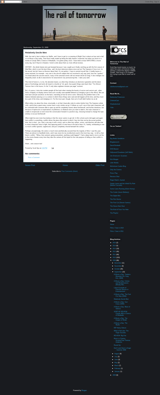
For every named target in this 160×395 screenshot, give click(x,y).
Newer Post (30, 165)
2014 (114, 245)
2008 (114, 375)
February (117, 368)
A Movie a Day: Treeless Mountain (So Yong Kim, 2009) (122, 276)
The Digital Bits (115, 196)
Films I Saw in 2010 (117, 228)
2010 (114, 257)
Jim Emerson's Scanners (118, 156)
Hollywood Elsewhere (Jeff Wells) (121, 152)
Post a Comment (34, 157)
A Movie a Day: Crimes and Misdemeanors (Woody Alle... (122, 283)
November (118, 266)
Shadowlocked (115, 104)
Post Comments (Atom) (69, 171)
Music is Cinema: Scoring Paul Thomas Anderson (122, 340)
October (117, 269)
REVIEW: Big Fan (120, 335)
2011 (114, 254)
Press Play (114, 173)
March (116, 365)
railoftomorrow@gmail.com (119, 86)
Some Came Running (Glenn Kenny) (122, 189)
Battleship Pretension (117, 97)
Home (65, 165)
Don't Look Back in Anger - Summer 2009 (122, 349)
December (118, 263)
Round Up (117, 345)
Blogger (84, 390)
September (118, 272)
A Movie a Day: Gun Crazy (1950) (121, 303)
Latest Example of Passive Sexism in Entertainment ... (121, 289)
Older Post (100, 165)
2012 (114, 251)
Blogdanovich (114, 142)
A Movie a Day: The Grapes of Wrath (120, 319)
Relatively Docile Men (36, 52)
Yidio (111, 107)
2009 (114, 260)
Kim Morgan (114, 159)
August (117, 354)
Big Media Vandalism (117, 138)
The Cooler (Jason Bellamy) (119, 192)
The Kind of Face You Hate (119, 209)
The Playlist (114, 213)
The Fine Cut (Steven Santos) (120, 202)
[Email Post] (52, 148)
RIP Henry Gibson (120, 328)
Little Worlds (114, 163)
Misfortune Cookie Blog (118, 166)
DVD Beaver (114, 149)
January (117, 371)
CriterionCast (114, 100)
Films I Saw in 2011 (116, 231)
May (116, 362)
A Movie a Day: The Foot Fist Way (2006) (122, 295)
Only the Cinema (115, 169)
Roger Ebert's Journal (117, 180)
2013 (114, 248)
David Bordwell (115, 145)
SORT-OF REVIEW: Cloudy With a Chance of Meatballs (122, 313)
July (116, 356)
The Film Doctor (115, 199)
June (116, 359)
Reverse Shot (114, 176)
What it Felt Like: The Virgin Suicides (121, 331)
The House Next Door (117, 206)
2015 (114, 242)
